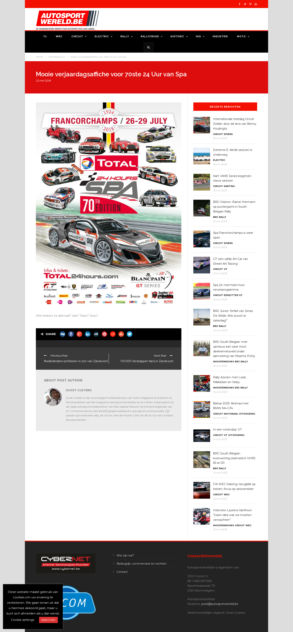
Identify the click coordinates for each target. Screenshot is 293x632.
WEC (227, 494)
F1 (45, 36)
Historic (177, 36)
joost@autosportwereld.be (219, 604)
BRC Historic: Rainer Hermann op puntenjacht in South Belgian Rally (234, 206)
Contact (122, 572)
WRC (59, 36)
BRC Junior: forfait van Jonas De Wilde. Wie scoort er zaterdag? (233, 315)
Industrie (220, 36)
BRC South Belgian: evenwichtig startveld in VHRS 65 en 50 (234, 458)
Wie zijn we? (125, 555)
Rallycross (150, 36)
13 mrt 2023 (220, 498)
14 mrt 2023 (220, 330)
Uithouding (247, 413)
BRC (215, 217)
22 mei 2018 (43, 80)
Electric (102, 36)
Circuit (77, 36)
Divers (228, 134)
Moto (241, 36)
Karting (229, 186)
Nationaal (231, 413)
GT (225, 269)
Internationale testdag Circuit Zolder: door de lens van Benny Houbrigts (234, 123)
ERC (237, 387)
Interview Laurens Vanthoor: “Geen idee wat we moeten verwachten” (232, 515)
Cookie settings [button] (22, 620)
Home (39, 56)
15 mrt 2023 (220, 164)
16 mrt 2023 (220, 138)
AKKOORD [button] (48, 619)
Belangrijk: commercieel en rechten (141, 563)
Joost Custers (79, 390)
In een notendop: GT (227, 429)
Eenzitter (231, 295)
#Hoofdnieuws (56, 56)
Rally (124, 36)
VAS (198, 36)
